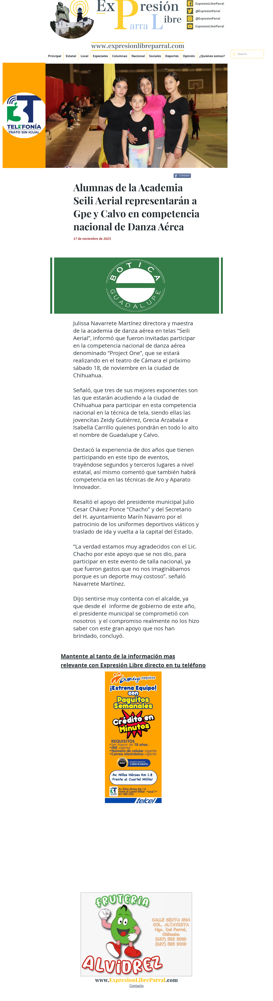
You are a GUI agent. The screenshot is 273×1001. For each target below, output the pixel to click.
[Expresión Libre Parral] (190, 3)
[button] (100, 56)
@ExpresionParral (208, 11)
